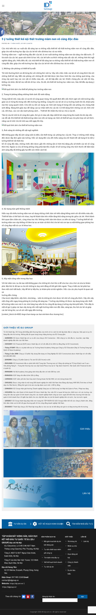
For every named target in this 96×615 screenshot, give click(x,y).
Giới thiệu (85, 429)
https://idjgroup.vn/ (9, 587)
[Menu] (3, 6)
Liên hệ (86, 493)
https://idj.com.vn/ (17, 583)
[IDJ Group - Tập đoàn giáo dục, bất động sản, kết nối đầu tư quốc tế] (48, 6)
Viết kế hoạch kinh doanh (50, 524)
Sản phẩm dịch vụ (80, 463)
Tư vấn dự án (20, 524)
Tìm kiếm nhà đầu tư (81, 524)
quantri (29, 43)
